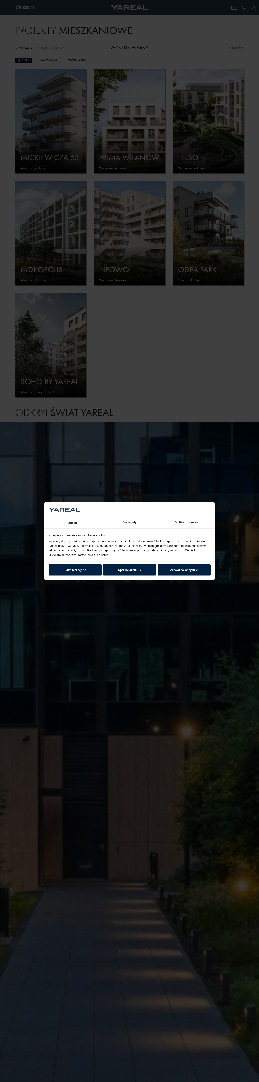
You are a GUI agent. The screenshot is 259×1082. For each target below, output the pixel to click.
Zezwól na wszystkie (184, 569)
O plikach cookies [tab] (186, 522)
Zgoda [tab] (72, 522)
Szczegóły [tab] (130, 522)
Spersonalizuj (127, 569)
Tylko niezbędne (75, 569)
